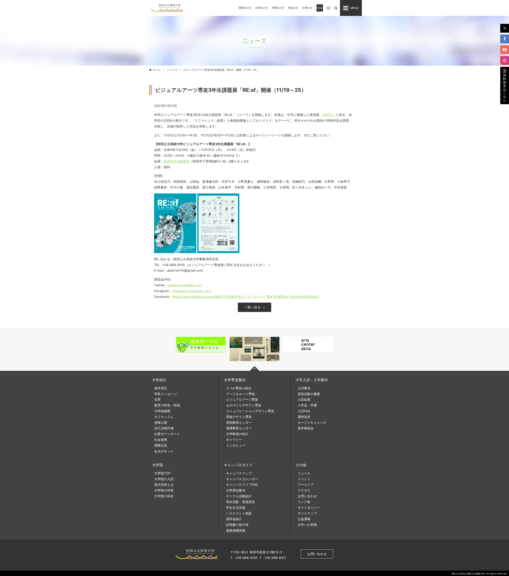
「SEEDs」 (327, 115)
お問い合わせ (307, 496)
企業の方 (307, 7)
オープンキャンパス (312, 422)
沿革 (157, 399)
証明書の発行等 (237, 525)
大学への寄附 (307, 525)
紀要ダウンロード (167, 434)
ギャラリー (234, 440)
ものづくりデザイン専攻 (243, 405)
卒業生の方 (278, 7)
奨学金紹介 (234, 519)
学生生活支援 (235, 508)
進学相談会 (306, 428)
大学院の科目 (164, 496)
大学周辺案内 (235, 490)
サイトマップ (307, 513)
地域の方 (293, 7)
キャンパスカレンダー (242, 479)
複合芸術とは (164, 485)
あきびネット (164, 451)
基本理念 (160, 388)
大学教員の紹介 (237, 434)
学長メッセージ (165, 394)
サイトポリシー (309, 508)
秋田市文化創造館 (176, 161)
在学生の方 (261, 7)
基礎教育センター (239, 428)
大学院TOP (162, 473)
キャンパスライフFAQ (242, 485)
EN (320, 8)
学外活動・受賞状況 (240, 502)
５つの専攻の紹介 (239, 388)
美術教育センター (239, 422)
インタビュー (235, 445)
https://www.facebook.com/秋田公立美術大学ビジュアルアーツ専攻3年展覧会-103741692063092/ (245, 297)
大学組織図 (162, 411)
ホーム (157, 69)
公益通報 (304, 519)
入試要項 (304, 388)
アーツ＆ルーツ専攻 (240, 394)
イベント (304, 479)
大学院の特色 (164, 490)
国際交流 (160, 445)
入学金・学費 (307, 405)
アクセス (304, 490)
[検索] (336, 7)
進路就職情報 (235, 530)
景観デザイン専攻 (239, 417)
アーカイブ (306, 485)
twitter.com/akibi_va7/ (185, 285)
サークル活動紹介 (239, 496)
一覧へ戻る (252, 307)
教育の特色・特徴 (167, 405)
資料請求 (304, 417)
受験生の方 (245, 7)
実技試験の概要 (309, 394)
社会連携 (160, 440)
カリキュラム (164, 417)
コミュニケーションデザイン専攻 (250, 411)
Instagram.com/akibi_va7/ (192, 291)
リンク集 (304, 502)
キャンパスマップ (239, 473)
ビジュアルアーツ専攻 (242, 399)
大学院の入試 (164, 479)
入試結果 (304, 399)
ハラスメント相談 (239, 513)
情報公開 (160, 422)
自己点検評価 (164, 428)
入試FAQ (304, 411)
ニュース (172, 69)
